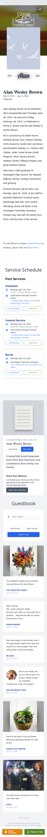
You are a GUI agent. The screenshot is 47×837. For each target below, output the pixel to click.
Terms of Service (31, 825)
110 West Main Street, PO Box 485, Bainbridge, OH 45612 (26, 302)
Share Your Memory (17, 490)
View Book (12, 449)
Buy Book (27, 449)
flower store (32, 247)
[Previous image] (5, 775)
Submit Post (23, 534)
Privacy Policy (16, 825)
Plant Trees (33, 308)
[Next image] (41, 775)
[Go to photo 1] (22, 789)
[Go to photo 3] (25, 789)
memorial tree (34, 243)
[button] (23, 561)
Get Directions (14, 308)
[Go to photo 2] (23, 789)
